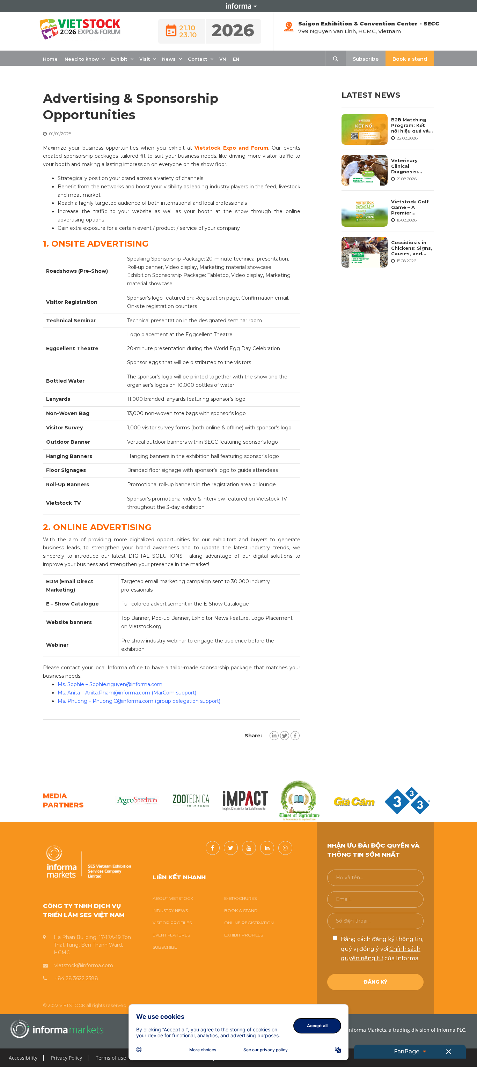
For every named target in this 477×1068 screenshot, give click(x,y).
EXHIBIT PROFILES (243, 935)
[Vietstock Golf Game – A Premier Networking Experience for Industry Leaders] (365, 211)
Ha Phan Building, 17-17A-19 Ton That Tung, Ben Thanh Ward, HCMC (92, 945)
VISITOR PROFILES (172, 922)
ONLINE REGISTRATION (249, 922)
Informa (238, 6)
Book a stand (409, 59)
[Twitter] (284, 735)
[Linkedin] (274, 735)
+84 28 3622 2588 (76, 978)
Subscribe (366, 59)
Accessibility (23, 1057)
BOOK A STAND (241, 910)
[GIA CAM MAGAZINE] (191, 800)
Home (50, 59)
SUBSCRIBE (165, 947)
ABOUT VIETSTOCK (173, 898)
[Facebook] (295, 735)
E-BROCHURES (240, 898)
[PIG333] (245, 800)
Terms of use (111, 1057)
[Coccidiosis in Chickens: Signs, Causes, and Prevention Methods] (365, 252)
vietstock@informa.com (83, 965)
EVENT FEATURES (171, 935)
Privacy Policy (66, 1057)
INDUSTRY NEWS (170, 910)
